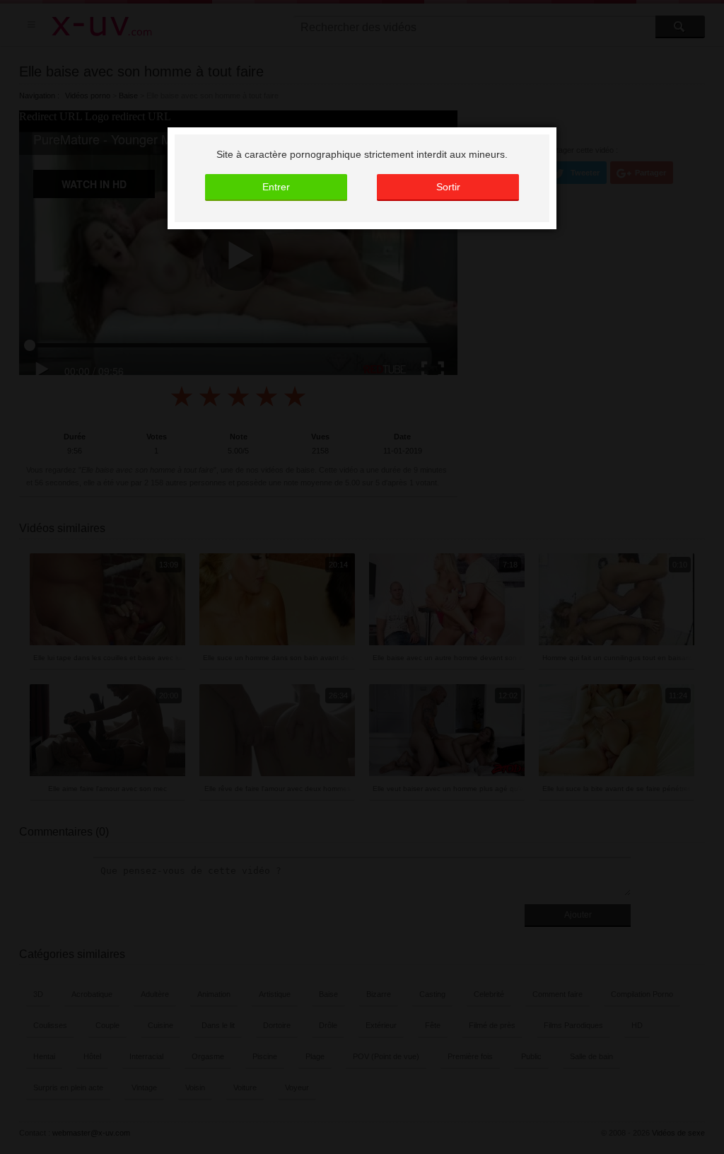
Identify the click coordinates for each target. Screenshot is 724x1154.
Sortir (448, 186)
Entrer (276, 186)
